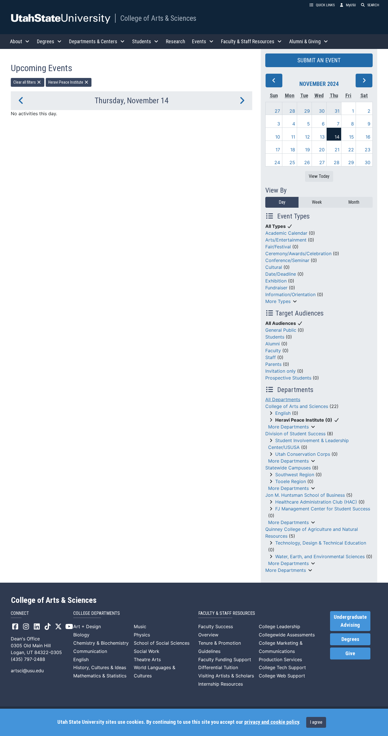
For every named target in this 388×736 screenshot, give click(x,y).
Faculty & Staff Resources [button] (247, 41)
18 (292, 149)
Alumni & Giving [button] (305, 41)
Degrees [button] (45, 41)
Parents (273, 364)
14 (337, 137)
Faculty (273, 350)
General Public (280, 330)
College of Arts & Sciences (158, 18)
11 (293, 137)
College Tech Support (282, 667)
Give (350, 653)
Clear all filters (25, 82)
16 (368, 137)
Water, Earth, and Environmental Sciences (320, 556)
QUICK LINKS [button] (325, 5)
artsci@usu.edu (27, 670)
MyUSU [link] (351, 5)
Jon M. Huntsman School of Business (305, 495)
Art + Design (87, 626)
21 (337, 149)
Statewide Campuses (288, 468)
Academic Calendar (286, 233)
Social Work (146, 651)
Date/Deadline (280, 274)
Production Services (280, 659)
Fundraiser (276, 287)
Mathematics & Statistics (99, 676)
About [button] (16, 41)
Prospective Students (288, 378)
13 (322, 137)
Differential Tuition (218, 667)
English (283, 413)
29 (307, 111)
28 (292, 111)
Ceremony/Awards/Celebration (298, 253)
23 (367, 149)
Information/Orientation (290, 294)
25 (292, 162)
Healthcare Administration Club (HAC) (316, 502)
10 (277, 137)
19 (307, 149)
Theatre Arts (147, 659)
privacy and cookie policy (271, 722)
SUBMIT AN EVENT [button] (319, 60)
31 (337, 111)
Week (317, 202)
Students (274, 337)
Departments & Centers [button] (93, 41)
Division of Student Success (295, 433)
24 (277, 162)
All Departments (282, 399)
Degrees (350, 639)
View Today (319, 176)
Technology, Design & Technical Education (320, 543)
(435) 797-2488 (28, 659)
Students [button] (141, 41)
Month (353, 202)
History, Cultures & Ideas (99, 667)
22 (351, 149)
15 (351, 137)
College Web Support (282, 676)
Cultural (273, 267)
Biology (81, 635)
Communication (90, 651)
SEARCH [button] (373, 5)
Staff (270, 357)
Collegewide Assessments (287, 635)
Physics (142, 635)
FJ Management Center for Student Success (322, 509)
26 (307, 162)
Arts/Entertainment (285, 240)
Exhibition (276, 281)
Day (282, 202)
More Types (278, 301)
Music (140, 626)
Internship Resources (220, 684)
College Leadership (279, 626)
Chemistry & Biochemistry (101, 643)
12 (307, 137)
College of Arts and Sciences (296, 406)
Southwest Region (294, 474)
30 (322, 111)
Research (175, 41)
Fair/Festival (278, 247)
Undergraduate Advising (350, 621)
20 (322, 149)
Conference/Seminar (287, 260)
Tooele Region (290, 481)
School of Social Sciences (161, 643)
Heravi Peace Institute (66, 82)
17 (278, 149)
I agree (316, 722)
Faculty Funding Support (224, 659)
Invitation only (280, 371)
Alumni (272, 344)
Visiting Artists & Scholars (226, 676)
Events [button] (199, 41)
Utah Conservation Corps (302, 454)
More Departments (288, 427)
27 (277, 111)
